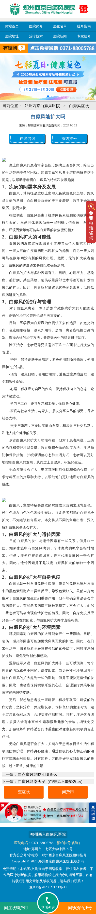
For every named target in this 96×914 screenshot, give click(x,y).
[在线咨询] (48, 822)
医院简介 (36, 26)
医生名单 (60, 26)
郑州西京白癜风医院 (42, 106)
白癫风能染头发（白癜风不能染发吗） (51, 781)
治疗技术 (36, 36)
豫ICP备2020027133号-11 (48, 887)
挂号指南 (84, 26)
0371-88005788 (42, 843)
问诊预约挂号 (80, 908)
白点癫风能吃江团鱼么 (37, 774)
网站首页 (12, 26)
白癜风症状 (79, 106)
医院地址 (12, 36)
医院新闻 (60, 36)
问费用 (68, 792)
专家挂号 (84, 36)
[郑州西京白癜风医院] (48, 18)
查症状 (24, 792)
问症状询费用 (16, 908)
